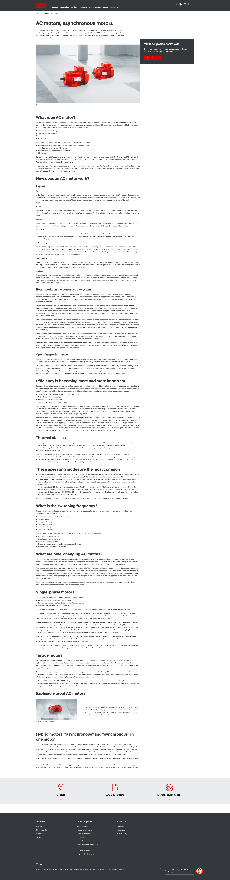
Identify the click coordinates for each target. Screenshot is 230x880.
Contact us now (152, 58)
